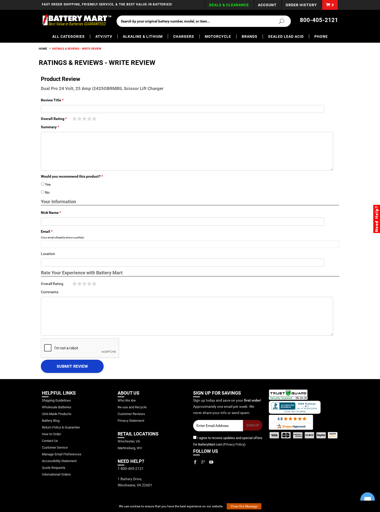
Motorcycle (218, 36)
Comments (49, 292)
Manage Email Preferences (61, 454)
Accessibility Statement (59, 461)
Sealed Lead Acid (286, 36)
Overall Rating (52, 119)
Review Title (51, 100)
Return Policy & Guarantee (61, 427)
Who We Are (127, 400)
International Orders (56, 474)
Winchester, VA (129, 441)
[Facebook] (195, 462)
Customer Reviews (131, 414)
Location (48, 254)
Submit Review (72, 366)
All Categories (68, 36)
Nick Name (50, 212)
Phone (321, 36)
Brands (249, 36)
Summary (49, 127)
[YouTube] (211, 462)
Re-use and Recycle (132, 407)
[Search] (278, 21)
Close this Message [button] (244, 506)
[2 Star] (79, 119)
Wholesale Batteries (56, 407)
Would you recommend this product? (71, 176)
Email (45, 231)
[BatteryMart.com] (77, 20)
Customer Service (55, 447)
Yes (46, 184)
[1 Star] (74, 119)
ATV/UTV (103, 36)
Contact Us (50, 441)
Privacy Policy (234, 444)
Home (43, 48)
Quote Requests (53, 468)
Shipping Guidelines (56, 400)
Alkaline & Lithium (143, 36)
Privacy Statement (131, 421)
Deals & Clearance (229, 5)
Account (267, 5)
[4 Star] (89, 119)
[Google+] (203, 462)
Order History (301, 5)
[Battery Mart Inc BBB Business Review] (295, 406)
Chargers (183, 36)
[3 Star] (84, 119)
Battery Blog (50, 421)
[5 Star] (94, 119)
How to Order (51, 434)
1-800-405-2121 (130, 468)
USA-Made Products (56, 414)
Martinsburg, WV (130, 448)
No (45, 192)
